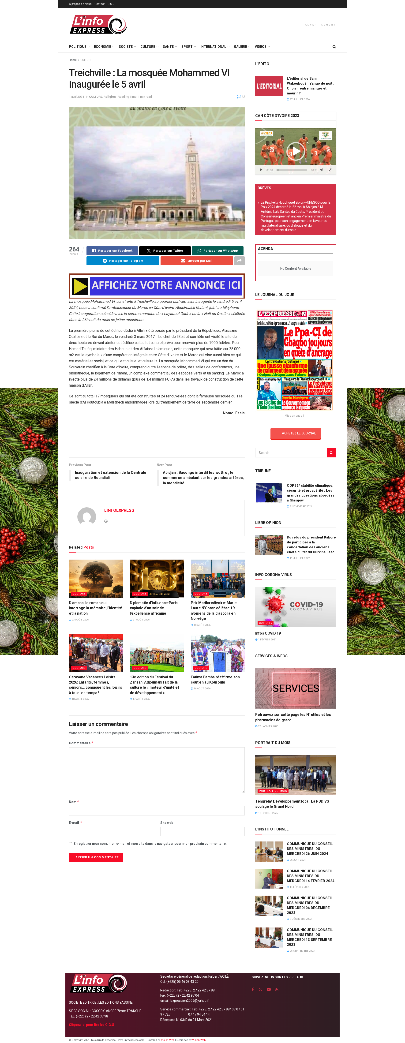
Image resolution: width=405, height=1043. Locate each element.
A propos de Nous (80, 4)
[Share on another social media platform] (239, 260)
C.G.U (111, 4)
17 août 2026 (141, 699)
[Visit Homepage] (98, 24)
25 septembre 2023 (302, 950)
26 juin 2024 (297, 859)
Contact (99, 4)
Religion (110, 96)
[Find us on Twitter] (260, 989)
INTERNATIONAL (213, 47)
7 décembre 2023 (300, 918)
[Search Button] (334, 46)
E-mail (75, 822)
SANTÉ (168, 47)
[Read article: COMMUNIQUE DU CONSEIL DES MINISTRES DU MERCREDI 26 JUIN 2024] (269, 851)
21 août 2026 (141, 619)
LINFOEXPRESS (119, 510)
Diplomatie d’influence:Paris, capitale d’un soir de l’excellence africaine (154, 608)
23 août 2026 (80, 619)
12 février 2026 (267, 813)
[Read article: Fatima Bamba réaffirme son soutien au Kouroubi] (218, 653)
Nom (74, 802)
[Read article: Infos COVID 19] (295, 607)
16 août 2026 (201, 688)
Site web (166, 823)
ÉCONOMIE (102, 47)
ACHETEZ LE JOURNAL (299, 433)
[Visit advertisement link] (157, 286)
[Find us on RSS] (276, 989)
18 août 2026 (201, 625)
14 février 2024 (299, 887)
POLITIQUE (77, 47)
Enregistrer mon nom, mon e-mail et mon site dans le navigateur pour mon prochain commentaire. (150, 843)
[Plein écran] (330, 170)
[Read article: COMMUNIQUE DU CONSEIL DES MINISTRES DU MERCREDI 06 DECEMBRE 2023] (269, 906)
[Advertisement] (156, 438)
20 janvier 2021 (267, 726)
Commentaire (81, 743)
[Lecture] (261, 170)
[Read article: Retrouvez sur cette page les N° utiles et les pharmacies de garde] (295, 688)
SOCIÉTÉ (126, 47)
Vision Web (168, 1040)
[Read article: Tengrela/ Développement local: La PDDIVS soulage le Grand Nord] (295, 775)
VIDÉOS (260, 47)
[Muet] (321, 170)
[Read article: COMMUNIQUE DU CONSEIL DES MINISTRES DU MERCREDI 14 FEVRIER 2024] (269, 879)
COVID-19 (265, 622)
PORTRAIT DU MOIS (273, 791)
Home (73, 60)
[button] (295, 151)
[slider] (292, 170)
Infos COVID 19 (268, 633)
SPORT (187, 47)
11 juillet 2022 (299, 558)
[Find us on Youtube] (269, 989)
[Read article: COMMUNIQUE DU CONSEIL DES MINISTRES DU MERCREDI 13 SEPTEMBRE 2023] (269, 937)
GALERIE (240, 47)
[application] (295, 151)
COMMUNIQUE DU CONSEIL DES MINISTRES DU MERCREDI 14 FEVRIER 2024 (310, 876)
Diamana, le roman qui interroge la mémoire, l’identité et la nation (95, 608)
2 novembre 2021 (300, 506)
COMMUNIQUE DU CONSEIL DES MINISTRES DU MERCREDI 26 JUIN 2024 (310, 849)
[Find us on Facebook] (253, 989)
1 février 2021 (266, 639)
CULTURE (147, 47)
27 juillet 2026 (299, 99)
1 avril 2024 (76, 96)
